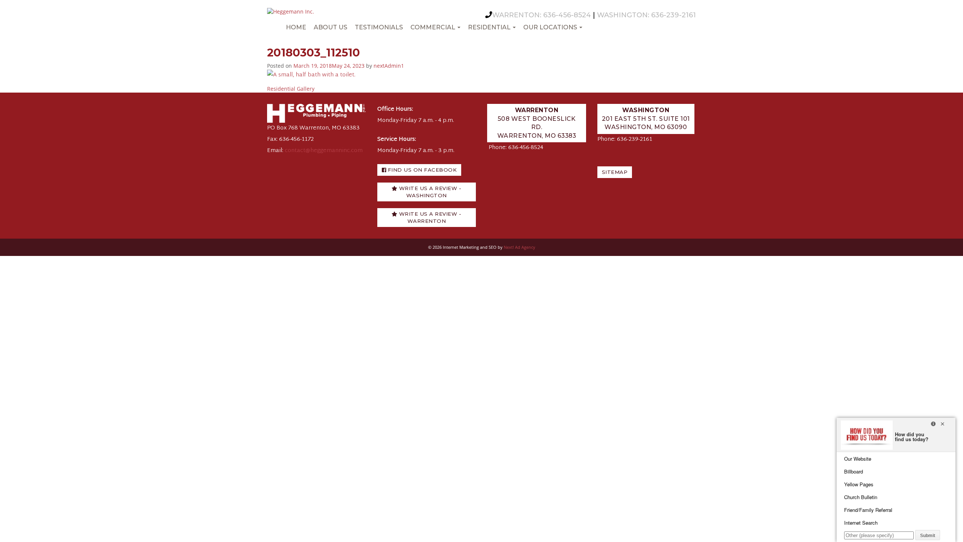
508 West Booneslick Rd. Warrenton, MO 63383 (536, 123)
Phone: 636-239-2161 (624, 139)
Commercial (433, 27)
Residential (490, 27)
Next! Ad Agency (519, 247)
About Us (330, 27)
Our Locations (551, 27)
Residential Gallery (290, 88)
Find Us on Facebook (421, 170)
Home (296, 27)
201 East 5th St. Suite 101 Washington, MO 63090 (646, 119)
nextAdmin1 (389, 65)
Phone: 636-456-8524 (516, 148)
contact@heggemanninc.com (324, 151)
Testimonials (379, 27)
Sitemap (615, 172)
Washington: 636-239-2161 (646, 15)
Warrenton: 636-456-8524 (541, 15)
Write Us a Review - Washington (429, 191)
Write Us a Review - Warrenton (429, 217)
